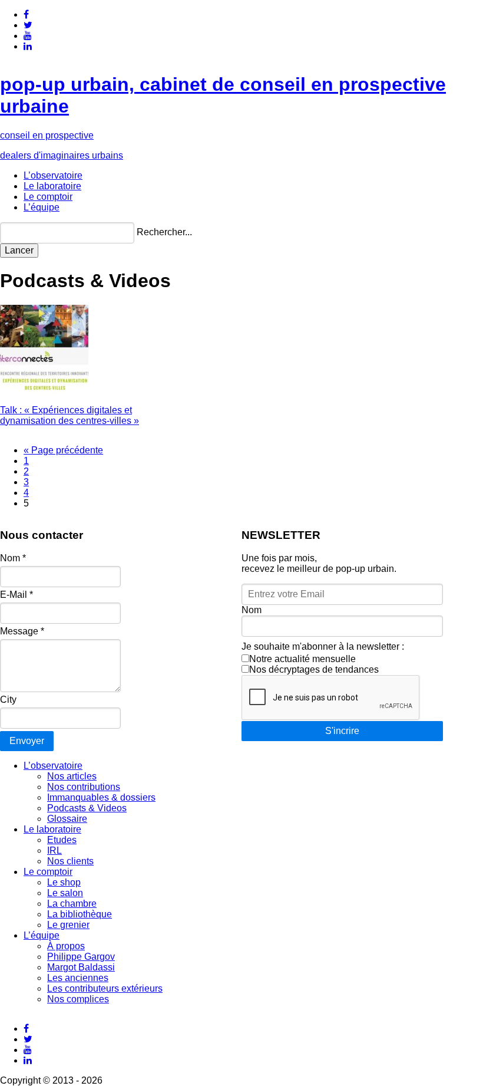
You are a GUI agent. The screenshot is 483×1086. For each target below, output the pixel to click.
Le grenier (68, 925)
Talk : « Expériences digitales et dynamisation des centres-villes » (69, 415)
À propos (66, 946)
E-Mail (16, 595)
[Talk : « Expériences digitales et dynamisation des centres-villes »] (44, 390)
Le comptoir (48, 197)
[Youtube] (28, 36)
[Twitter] (28, 25)
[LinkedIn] (28, 46)
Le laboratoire (52, 186)
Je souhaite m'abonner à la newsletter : (323, 646)
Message (22, 631)
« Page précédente (63, 450)
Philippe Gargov (81, 957)
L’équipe (41, 207)
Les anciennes (77, 978)
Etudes (62, 840)
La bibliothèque (79, 914)
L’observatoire (53, 175)
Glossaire (67, 819)
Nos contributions (83, 787)
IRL (54, 850)
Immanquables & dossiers (101, 797)
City (8, 700)
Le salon (65, 893)
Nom (13, 558)
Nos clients (70, 861)
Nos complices (78, 999)
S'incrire (342, 731)
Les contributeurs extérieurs (105, 988)
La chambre (72, 904)
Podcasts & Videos (87, 808)
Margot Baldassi (81, 967)
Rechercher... (164, 232)
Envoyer (26, 741)
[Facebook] (26, 14)
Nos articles (72, 776)
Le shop (64, 882)
